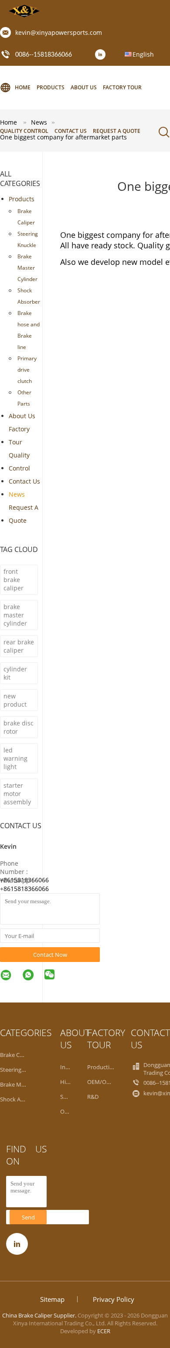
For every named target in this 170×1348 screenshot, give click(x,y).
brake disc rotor (18, 727)
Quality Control (24, 131)
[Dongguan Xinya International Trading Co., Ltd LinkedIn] (102, 55)
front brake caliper (13, 579)
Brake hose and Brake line (28, 330)
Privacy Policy (113, 1299)
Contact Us (70, 131)
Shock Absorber (28, 296)
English (143, 54)
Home (23, 87)
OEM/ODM (101, 1082)
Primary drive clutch (27, 370)
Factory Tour (122, 87)
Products (51, 87)
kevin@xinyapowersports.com (58, 32)
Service (69, 1097)
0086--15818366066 (43, 55)
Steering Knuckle (27, 239)
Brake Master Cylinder (27, 268)
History (69, 1082)
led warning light (15, 758)
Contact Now (50, 955)
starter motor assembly (17, 793)
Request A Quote (116, 131)
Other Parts (24, 398)
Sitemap (52, 1299)
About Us (84, 87)
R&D (93, 1097)
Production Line (108, 1067)
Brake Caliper (26, 216)
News (17, 494)
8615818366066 (26, 888)
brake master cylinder (15, 615)
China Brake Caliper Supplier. (40, 1315)
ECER (103, 1331)
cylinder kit (15, 673)
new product (15, 700)
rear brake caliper (18, 646)
